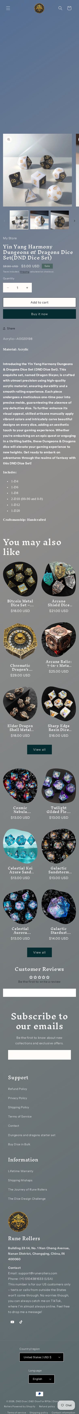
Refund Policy (17, 1089)
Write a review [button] (39, 993)
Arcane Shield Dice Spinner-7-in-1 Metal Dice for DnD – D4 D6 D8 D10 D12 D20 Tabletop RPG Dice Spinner (58, 603)
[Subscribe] (66, 1055)
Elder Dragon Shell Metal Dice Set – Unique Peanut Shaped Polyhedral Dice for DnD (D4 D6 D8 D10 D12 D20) (20, 728)
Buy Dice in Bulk (19, 1144)
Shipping (24, 271)
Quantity (8, 278)
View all (39, 749)
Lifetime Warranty (20, 1171)
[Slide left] (4, 220)
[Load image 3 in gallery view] (60, 220)
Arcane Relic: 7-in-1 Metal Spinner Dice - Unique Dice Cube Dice (59, 663)
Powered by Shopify (23, 1406)
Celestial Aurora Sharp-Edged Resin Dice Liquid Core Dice (20, 930)
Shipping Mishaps (20, 1180)
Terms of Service (20, 1116)
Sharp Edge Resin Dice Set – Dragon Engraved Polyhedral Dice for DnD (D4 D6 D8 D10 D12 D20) (58, 728)
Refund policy (47, 1406)
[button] (8, 8)
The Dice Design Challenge (27, 1199)
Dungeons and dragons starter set (31, 1135)
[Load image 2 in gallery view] (39, 220)
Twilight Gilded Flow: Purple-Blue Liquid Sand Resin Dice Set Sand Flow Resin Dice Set (59, 810)
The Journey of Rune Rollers (27, 1189)
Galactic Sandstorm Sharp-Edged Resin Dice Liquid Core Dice (58, 870)
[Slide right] (74, 220)
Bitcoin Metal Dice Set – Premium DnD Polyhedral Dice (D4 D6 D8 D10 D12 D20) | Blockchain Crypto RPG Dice (20, 603)
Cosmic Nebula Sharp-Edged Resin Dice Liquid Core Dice (20, 810)
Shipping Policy (18, 1107)
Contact (13, 1126)
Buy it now (39, 314)
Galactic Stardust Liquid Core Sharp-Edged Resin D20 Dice (58, 930)
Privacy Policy (17, 1098)
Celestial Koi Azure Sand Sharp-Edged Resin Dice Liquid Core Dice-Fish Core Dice (20, 870)
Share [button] (11, 328)
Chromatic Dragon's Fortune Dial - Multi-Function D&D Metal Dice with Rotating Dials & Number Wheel (20, 667)
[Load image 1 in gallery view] (19, 220)
